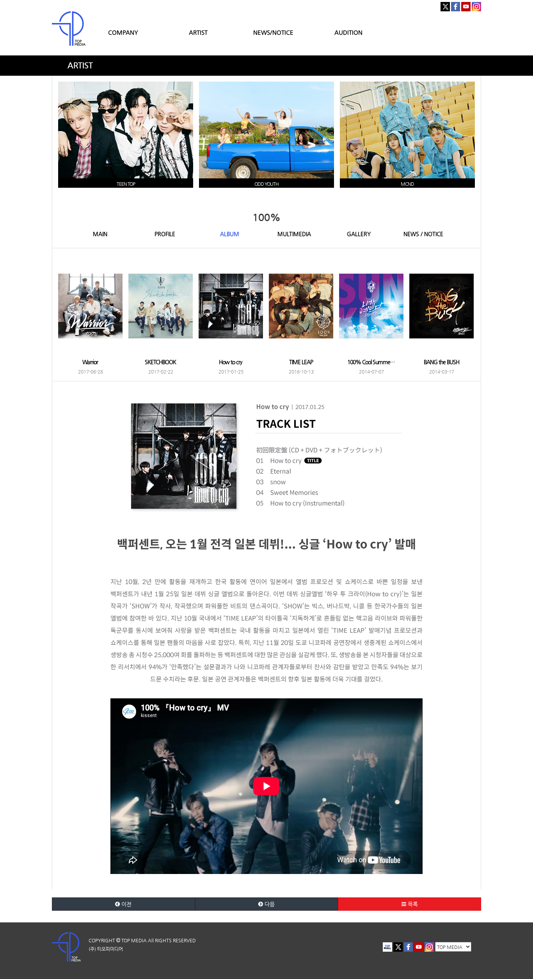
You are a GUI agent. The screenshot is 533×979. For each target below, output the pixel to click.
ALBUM (229, 234)
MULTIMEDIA (294, 234)
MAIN (100, 234)
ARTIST (198, 32)
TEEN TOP (126, 184)
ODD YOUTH (266, 184)
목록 (412, 904)
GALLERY (359, 234)
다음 (269, 904)
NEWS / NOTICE (423, 234)
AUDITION (348, 32)
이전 (125, 904)
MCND (407, 184)
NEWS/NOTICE (273, 32)
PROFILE (165, 234)
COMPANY (123, 32)
